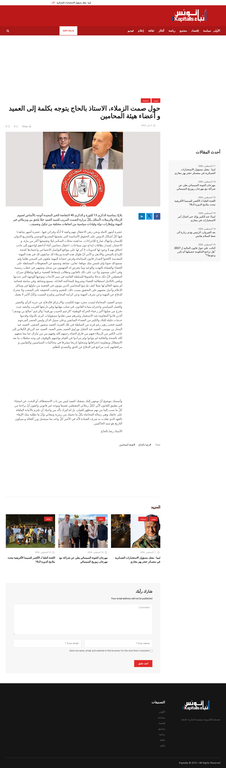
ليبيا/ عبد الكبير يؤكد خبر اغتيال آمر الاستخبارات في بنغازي (196, 218)
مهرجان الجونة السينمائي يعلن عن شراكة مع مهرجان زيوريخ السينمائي (83, 560)
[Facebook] (157, 216)
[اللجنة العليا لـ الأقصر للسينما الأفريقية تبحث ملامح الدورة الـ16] (30, 531)
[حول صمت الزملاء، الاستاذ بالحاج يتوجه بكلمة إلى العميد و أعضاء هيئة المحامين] (83, 169)
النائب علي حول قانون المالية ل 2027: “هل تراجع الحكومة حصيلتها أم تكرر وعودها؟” (194, 251)
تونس (156, 100)
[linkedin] (141, 216)
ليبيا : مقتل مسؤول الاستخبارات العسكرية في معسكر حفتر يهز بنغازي (137, 560)
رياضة (162, 734)
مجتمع (161, 729)
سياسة (146, 100)
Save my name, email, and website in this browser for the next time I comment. (109, 650)
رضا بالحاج (144, 445)
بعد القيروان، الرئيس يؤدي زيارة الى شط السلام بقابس (196, 234)
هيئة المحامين (126, 445)
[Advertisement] (67, 376)
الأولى (162, 712)
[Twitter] (149, 216)
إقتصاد (161, 723)
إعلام (162, 745)
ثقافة (101, 519)
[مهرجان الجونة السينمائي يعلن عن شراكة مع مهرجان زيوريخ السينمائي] (83, 531)
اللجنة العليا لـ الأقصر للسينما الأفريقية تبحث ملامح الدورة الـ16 (194, 203)
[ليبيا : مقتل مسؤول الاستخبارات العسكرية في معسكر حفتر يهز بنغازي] (135, 531)
